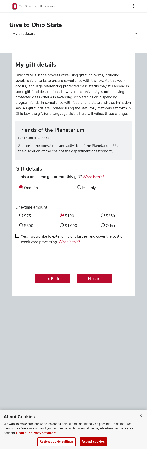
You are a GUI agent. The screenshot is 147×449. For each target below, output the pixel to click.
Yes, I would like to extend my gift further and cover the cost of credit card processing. (72, 239)
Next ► (94, 278)
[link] (52, 278)
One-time (32, 187)
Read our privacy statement (36, 432)
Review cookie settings (56, 441)
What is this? (93, 176)
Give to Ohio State (35, 25)
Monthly (89, 187)
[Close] (141, 415)
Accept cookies (93, 441)
